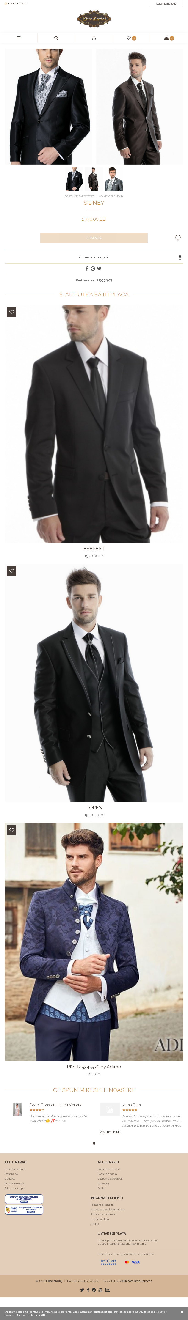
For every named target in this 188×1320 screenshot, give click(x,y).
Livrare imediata (15, 1169)
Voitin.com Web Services (136, 1281)
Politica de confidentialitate (107, 1209)
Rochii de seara (107, 1173)
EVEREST (94, 548)
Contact (10, 1178)
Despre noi (11, 1173)
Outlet (101, 1188)
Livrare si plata (99, 1219)
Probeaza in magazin (94, 257)
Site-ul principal (15, 1188)
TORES (94, 807)
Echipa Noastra (14, 1183)
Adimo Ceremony (111, 196)
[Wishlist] (11, 312)
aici (43, 1315)
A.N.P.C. (94, 1224)
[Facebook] (88, 1290)
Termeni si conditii (101, 1204)
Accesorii (103, 1183)
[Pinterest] (94, 1290)
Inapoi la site (17, 3)
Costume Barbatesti (79, 196)
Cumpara (94, 238)
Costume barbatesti (110, 1178)
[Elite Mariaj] (94, 19)
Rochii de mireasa (109, 1169)
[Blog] (107, 1290)
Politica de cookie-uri (103, 1214)
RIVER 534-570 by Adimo (94, 1066)
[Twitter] (82, 1290)
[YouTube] (100, 1290)
